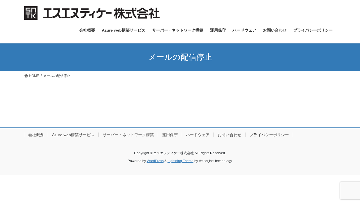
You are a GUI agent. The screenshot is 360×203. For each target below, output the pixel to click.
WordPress (155, 161)
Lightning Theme (181, 161)
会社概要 (36, 135)
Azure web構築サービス (73, 135)
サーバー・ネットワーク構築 (128, 135)
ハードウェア (198, 135)
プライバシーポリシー (269, 135)
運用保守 (170, 135)
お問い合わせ (229, 135)
